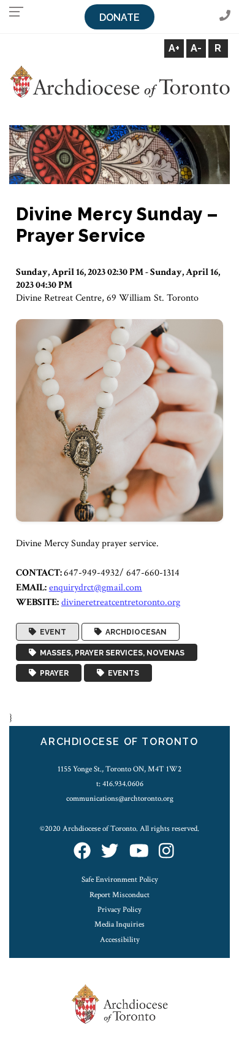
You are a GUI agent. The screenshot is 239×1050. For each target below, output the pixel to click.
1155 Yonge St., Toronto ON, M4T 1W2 (119, 769)
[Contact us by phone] (225, 16)
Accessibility (120, 939)
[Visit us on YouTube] (139, 852)
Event (51, 632)
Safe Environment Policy (120, 879)
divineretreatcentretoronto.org (120, 602)
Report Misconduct (119, 895)
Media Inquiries (119, 924)
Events (121, 673)
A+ (174, 48)
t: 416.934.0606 (119, 784)
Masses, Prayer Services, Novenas (110, 652)
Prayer (52, 673)
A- (196, 48)
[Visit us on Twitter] (109, 852)
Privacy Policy (119, 909)
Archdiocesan (134, 632)
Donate (119, 17)
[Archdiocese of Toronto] (119, 81)
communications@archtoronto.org (119, 798)
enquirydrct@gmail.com (95, 587)
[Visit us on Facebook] (82, 852)
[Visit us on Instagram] (166, 852)
